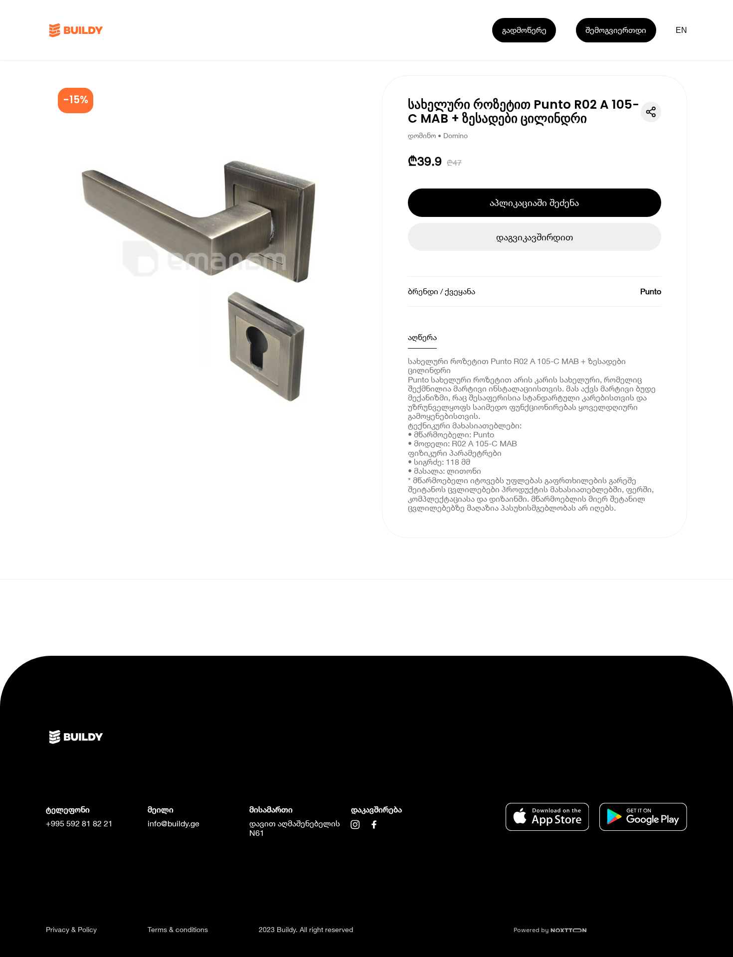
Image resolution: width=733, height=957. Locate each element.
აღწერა (422, 337)
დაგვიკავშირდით (534, 236)
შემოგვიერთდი (615, 29)
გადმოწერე (524, 29)
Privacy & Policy (71, 929)
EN (681, 29)
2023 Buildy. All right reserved (306, 929)
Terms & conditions (178, 929)
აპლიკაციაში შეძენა (534, 202)
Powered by (532, 930)
